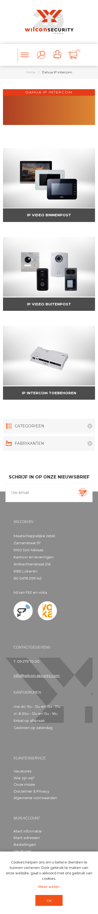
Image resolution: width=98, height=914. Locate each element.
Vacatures (22, 771)
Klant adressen (27, 837)
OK (49, 901)
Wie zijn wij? (24, 778)
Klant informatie (28, 831)
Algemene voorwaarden (35, 798)
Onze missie (24, 784)
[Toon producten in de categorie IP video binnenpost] (49, 178)
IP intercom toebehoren (49, 393)
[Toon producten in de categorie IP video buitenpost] (49, 267)
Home (30, 72)
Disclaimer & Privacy (31, 791)
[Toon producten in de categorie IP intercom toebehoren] (49, 356)
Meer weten (49, 887)
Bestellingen (25, 844)
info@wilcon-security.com (37, 675)
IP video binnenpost (49, 215)
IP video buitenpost (49, 304)
